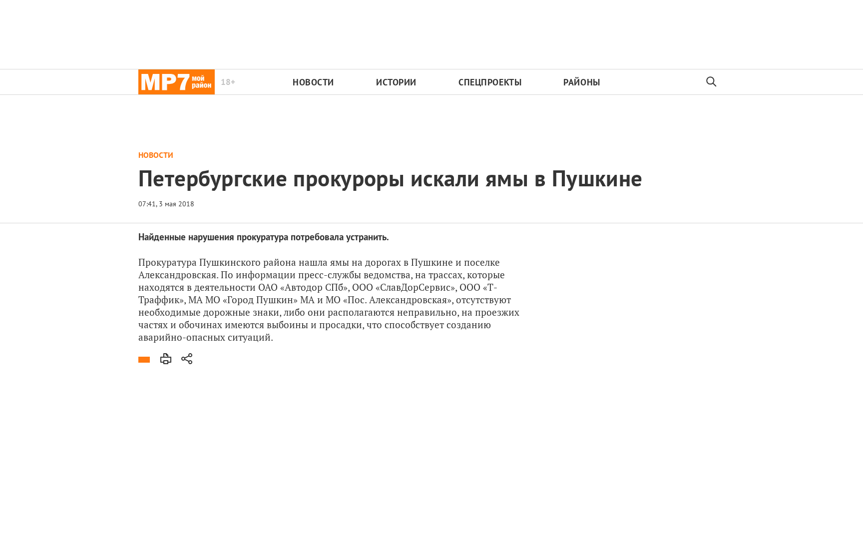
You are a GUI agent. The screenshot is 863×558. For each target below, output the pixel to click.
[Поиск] (711, 81)
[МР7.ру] (176, 81)
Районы (581, 82)
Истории (396, 82)
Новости (313, 82)
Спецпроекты (489, 82)
